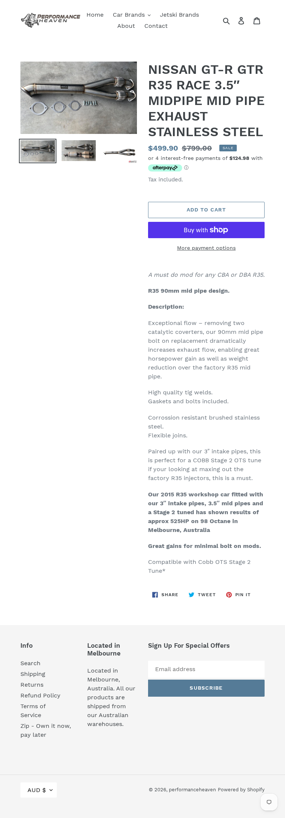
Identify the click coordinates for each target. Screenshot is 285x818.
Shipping (32, 673)
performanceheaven (192, 789)
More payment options (206, 248)
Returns (31, 684)
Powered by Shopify (241, 789)
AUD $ (36, 790)
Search (30, 663)
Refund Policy (40, 695)
